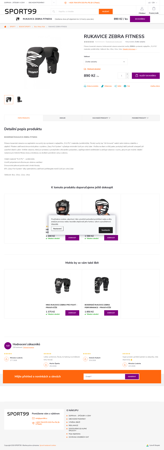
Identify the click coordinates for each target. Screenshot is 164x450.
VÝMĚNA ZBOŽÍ (74, 422)
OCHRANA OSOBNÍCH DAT (79, 437)
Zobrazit (72, 238)
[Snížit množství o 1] (127, 77)
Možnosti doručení (94, 69)
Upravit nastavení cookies (47, 445)
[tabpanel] (62, 293)
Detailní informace (129, 49)
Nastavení (57, 228)
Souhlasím (106, 230)
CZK (153, 3)
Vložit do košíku (147, 75)
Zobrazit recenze (28, 347)
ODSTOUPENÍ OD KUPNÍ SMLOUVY (78, 430)
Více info (54, 224)
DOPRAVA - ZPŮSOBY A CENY (14, 3)
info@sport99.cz (41, 418)
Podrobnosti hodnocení (114, 42)
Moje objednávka (74, 434)
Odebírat (132, 377)
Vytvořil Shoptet (154, 445)
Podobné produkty (139, 118)
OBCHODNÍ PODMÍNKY (36, 3)
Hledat (105, 11)
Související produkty (100, 118)
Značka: (155, 86)
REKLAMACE (73, 425)
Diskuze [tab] (62, 118)
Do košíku (140, 19)
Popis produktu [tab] (24, 118)
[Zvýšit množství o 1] (127, 74)
